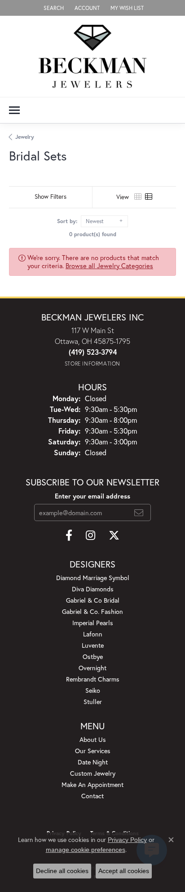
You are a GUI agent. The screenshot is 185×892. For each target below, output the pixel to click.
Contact (92, 795)
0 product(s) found (92, 234)
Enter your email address (92, 496)
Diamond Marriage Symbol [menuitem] (92, 577)
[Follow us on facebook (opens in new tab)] (69, 535)
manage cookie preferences (85, 849)
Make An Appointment (92, 784)
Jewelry (24, 136)
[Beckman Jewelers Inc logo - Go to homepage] (92, 56)
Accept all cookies (123, 870)
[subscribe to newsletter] (138, 512)
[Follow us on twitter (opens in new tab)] (114, 535)
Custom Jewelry (92, 773)
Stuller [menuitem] (93, 701)
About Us (92, 739)
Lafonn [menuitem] (92, 634)
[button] (53, 8)
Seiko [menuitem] (92, 690)
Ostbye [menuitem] (93, 656)
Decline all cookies (62, 870)
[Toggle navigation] (14, 110)
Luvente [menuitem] (93, 645)
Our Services (92, 750)
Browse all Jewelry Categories (109, 265)
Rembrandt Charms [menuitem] (92, 679)
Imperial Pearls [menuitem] (92, 622)
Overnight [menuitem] (92, 667)
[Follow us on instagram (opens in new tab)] (90, 535)
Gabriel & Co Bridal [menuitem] (92, 600)
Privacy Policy (127, 839)
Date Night (93, 762)
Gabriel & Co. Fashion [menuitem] (92, 611)
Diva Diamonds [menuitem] (93, 589)
